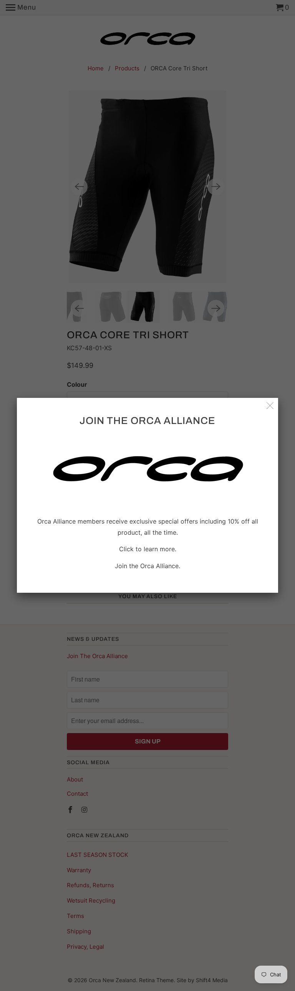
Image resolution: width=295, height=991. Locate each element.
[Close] (270, 405)
